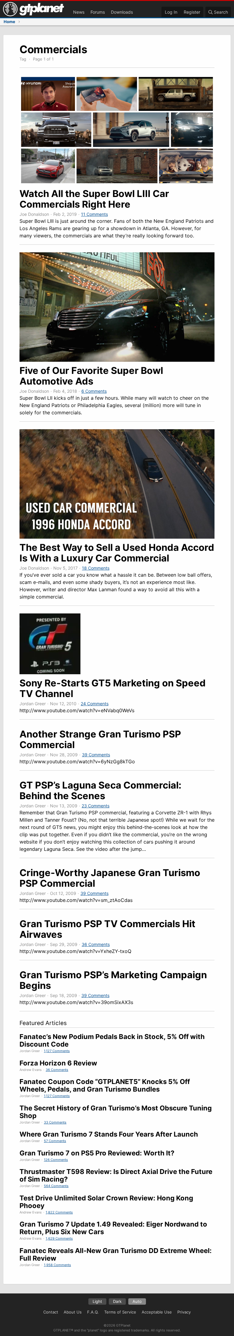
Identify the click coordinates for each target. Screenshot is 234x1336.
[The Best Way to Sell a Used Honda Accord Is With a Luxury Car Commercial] (117, 537)
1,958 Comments (57, 1265)
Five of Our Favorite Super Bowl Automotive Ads (91, 376)
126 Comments (56, 1160)
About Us (73, 1312)
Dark (117, 1301)
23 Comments (95, 805)
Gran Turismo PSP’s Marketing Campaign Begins (113, 980)
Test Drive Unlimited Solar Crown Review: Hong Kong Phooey (106, 1202)
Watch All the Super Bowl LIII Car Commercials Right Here (94, 199)
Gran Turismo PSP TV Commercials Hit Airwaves (107, 929)
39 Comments (96, 754)
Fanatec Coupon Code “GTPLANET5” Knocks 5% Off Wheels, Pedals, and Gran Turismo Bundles (105, 1085)
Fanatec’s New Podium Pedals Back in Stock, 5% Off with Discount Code (112, 1040)
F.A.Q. (93, 1312)
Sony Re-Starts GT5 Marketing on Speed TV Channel (113, 688)
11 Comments (94, 214)
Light (97, 1301)
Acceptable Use (157, 1312)
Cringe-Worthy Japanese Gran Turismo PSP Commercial (110, 878)
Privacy (184, 1312)
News (78, 12)
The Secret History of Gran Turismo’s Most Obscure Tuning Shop (116, 1112)
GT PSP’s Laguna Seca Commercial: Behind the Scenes (100, 790)
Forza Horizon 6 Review (58, 1063)
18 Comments (95, 568)
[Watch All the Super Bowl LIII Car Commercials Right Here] (117, 183)
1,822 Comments (59, 1212)
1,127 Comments (57, 1051)
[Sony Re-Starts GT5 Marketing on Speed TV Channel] (50, 672)
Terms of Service (120, 1312)
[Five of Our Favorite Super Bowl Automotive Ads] (117, 360)
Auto (137, 1301)
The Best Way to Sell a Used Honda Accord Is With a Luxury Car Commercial (117, 553)
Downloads (122, 12)
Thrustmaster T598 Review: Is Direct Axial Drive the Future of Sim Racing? (116, 1175)
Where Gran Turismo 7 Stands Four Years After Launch (109, 1134)
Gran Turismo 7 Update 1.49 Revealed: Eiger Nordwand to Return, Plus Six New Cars (113, 1228)
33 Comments (55, 1122)
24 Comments (94, 703)
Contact (50, 1312)
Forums (97, 12)
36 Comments (96, 944)
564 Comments (56, 1186)
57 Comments (55, 1141)
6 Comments (94, 391)
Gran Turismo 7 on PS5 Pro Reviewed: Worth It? (97, 1153)
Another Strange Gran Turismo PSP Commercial (100, 739)
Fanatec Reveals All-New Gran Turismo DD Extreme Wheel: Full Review (116, 1254)
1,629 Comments (59, 1238)
